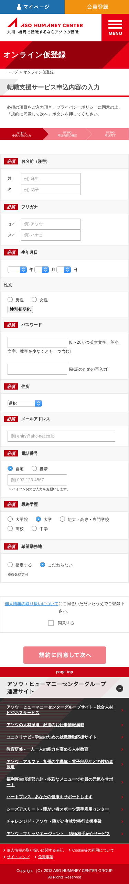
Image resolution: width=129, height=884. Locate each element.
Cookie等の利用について (93, 850)
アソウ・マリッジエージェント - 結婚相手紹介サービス (58, 833)
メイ (12, 235)
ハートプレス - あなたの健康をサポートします (50, 796)
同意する (65, 623)
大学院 (21, 519)
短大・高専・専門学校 (88, 519)
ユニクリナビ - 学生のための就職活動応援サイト (52, 737)
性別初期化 (20, 309)
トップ (12, 72)
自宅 (19, 468)
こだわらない (60, 565)
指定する (23, 565)
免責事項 (45, 857)
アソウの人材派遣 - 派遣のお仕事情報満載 (45, 724)
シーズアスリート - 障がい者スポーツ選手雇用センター (58, 809)
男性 (19, 300)
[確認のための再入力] (87, 369)
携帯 (43, 468)
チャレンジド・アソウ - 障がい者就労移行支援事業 (54, 821)
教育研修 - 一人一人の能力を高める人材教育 (47, 749)
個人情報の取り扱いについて (31, 603)
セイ (12, 224)
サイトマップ (18, 857)
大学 (47, 519)
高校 (19, 528)
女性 (43, 300)
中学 (43, 528)
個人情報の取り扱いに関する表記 (35, 850)
